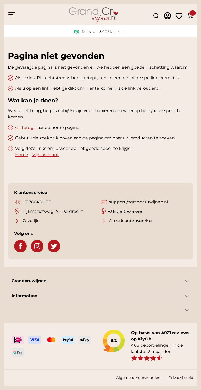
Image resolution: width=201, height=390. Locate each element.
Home (21, 154)
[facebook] (20, 246)
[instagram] (37, 246)
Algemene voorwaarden (138, 377)
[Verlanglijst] (179, 15)
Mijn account (45, 154)
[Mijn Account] (167, 15)
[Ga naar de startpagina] (93, 15)
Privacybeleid (181, 377)
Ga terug (24, 127)
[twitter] (54, 246)
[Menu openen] (11, 14)
